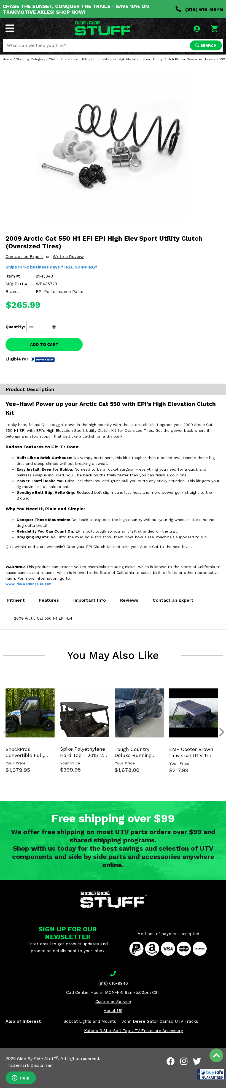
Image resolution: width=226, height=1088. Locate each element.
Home (7, 59)
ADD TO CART (44, 344)
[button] (211, 1074)
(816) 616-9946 (203, 9)
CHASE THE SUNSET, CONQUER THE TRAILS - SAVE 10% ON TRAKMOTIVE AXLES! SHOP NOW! (76, 9)
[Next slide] (219, 692)
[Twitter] (197, 1061)
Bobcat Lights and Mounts (89, 1021)
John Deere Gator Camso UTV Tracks (160, 1021)
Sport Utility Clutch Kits (89, 59)
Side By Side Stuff (37, 1058)
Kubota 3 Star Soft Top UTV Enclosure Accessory (133, 1030)
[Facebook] (170, 1061)
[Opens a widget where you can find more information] (21, 1078)
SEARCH (207, 45)
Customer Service (113, 1001)
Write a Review (68, 256)
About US (113, 1010)
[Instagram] (183, 1061)
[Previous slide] (3, 692)
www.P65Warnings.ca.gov (28, 584)
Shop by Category (30, 59)
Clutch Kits (58, 59)
